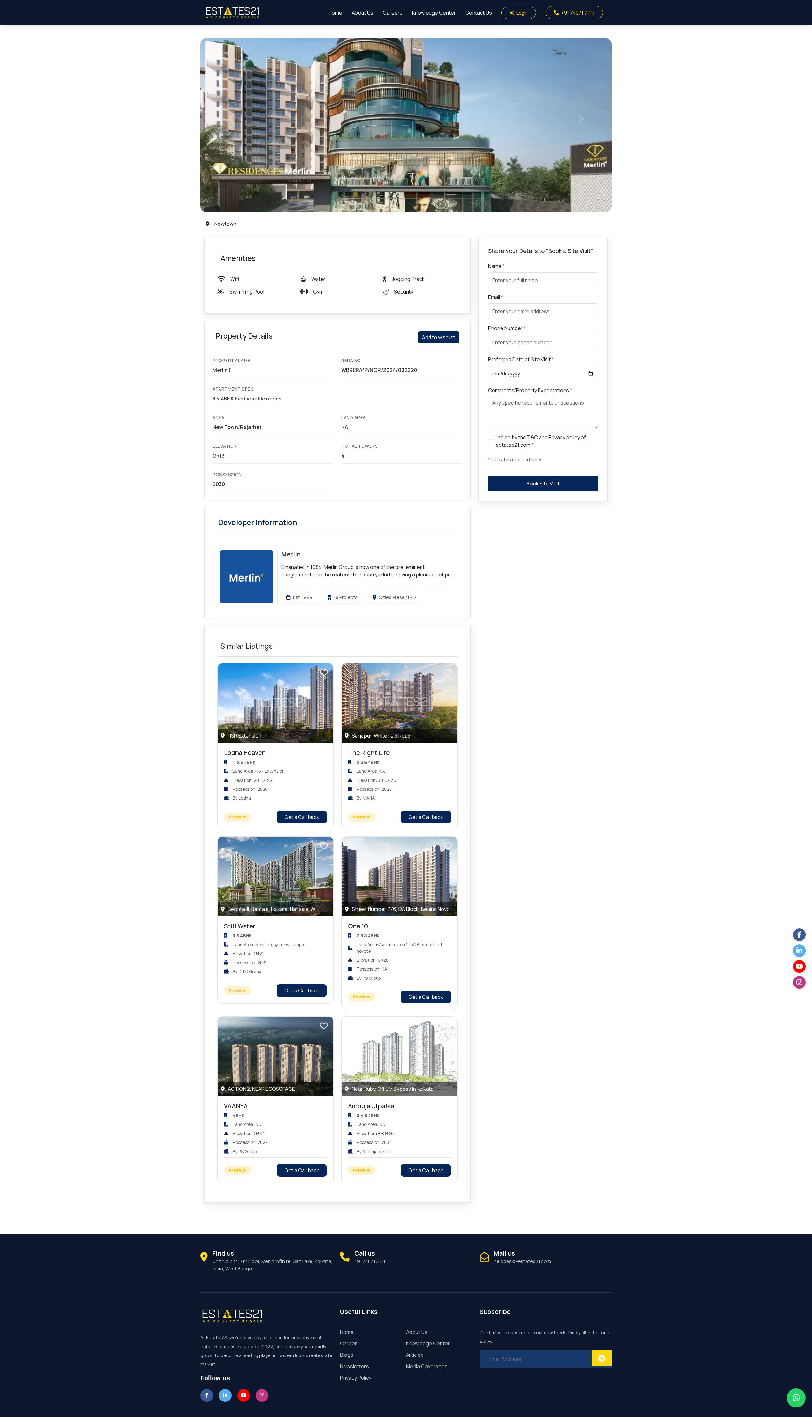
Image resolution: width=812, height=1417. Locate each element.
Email (495, 297)
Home (335, 12)
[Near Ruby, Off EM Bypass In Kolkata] (399, 1055)
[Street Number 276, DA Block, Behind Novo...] (399, 875)
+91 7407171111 (369, 1261)
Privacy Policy (355, 1377)
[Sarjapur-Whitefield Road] (399, 702)
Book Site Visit (543, 483)
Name (496, 266)
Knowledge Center (434, 12)
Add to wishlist (438, 337)
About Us (362, 12)
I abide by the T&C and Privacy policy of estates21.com (541, 441)
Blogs (346, 1354)
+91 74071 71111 (577, 12)
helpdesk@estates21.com (522, 1261)
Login (521, 13)
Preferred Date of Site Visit (521, 359)
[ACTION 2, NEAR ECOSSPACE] (275, 1055)
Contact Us (478, 12)
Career (348, 1343)
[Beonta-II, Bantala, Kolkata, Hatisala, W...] (275, 875)
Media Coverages (427, 1366)
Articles (415, 1354)
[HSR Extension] (275, 702)
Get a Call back (302, 817)
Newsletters (354, 1366)
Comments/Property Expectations (530, 390)
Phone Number (507, 328)
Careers (393, 12)
